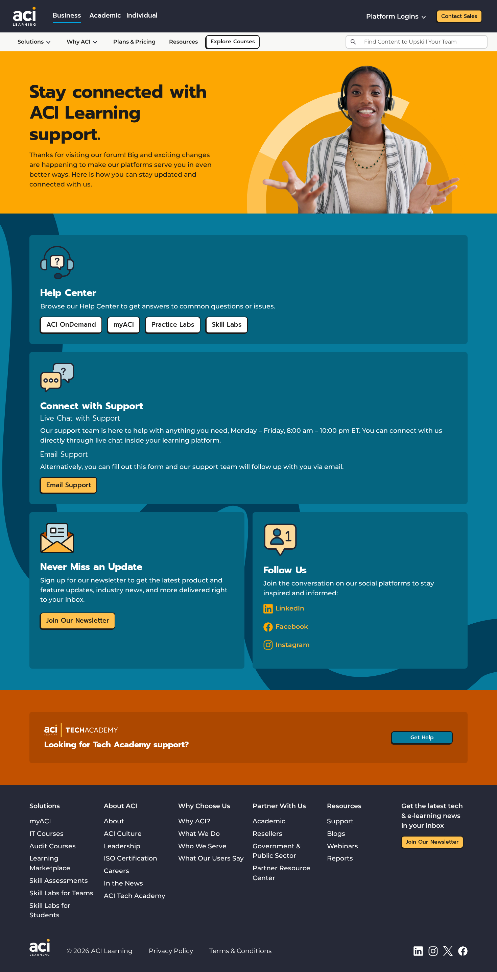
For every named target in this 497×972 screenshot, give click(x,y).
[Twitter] (448, 951)
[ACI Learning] (24, 15)
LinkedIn (290, 608)
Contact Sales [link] (459, 16)
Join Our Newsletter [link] (77, 620)
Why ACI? (194, 821)
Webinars (342, 846)
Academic (269, 821)
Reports (340, 858)
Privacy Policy (171, 951)
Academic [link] (105, 15)
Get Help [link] (422, 737)
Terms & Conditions (240, 951)
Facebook (292, 626)
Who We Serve (202, 846)
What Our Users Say (211, 858)
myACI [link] (124, 324)
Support (340, 821)
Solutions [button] (31, 42)
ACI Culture (123, 833)
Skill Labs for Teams (61, 893)
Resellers (267, 833)
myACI (40, 821)
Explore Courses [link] (233, 42)
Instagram (293, 645)
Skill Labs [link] (227, 324)
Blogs (336, 833)
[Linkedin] (418, 951)
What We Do (199, 833)
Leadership (122, 846)
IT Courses (46, 833)
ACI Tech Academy (134, 896)
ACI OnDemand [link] (71, 324)
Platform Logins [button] (392, 16)
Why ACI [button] (78, 42)
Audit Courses (52, 846)
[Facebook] (463, 951)
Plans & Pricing (134, 42)
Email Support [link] (68, 485)
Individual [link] (142, 15)
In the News (123, 883)
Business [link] (67, 15)
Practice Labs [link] (172, 324)
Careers (116, 871)
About (114, 821)
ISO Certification (130, 858)
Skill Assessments (58, 880)
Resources (183, 42)
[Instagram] (433, 951)
